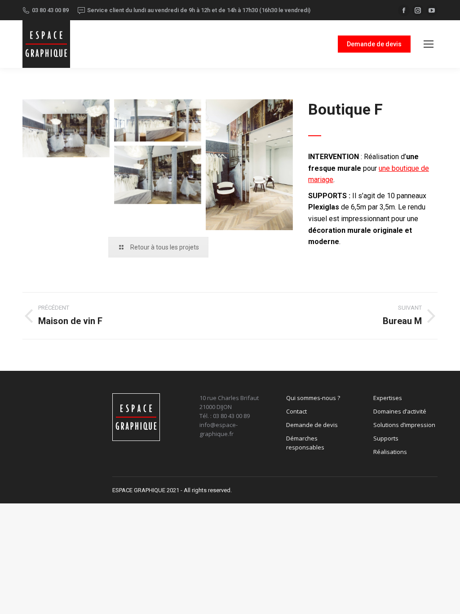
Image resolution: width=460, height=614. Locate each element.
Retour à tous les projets (164, 247)
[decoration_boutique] (66, 128)
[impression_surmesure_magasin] (157, 175)
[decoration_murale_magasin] (157, 120)
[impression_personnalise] (249, 164)
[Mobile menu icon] (429, 44)
